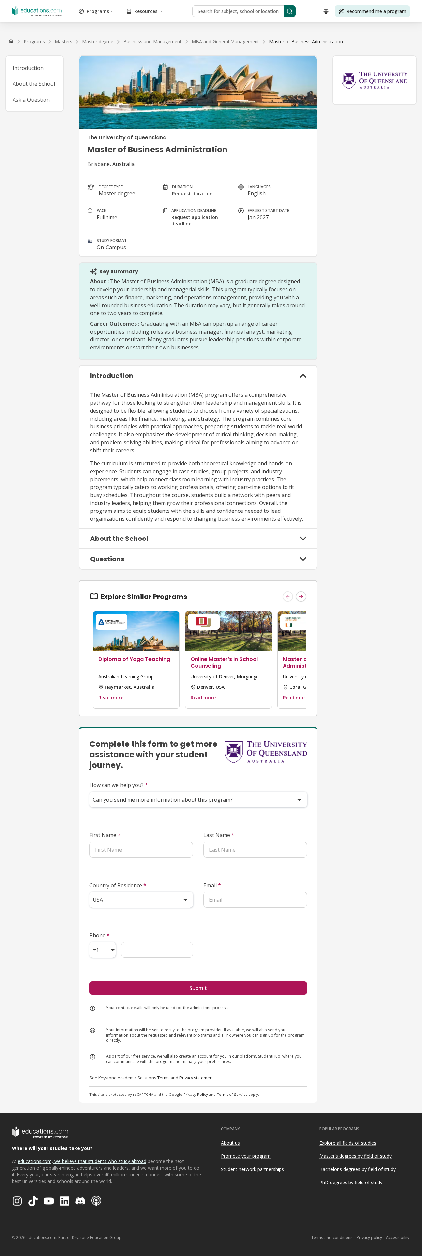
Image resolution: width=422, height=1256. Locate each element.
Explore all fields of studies (347, 1143)
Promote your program (246, 1156)
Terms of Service (232, 1094)
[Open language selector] (326, 11)
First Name (105, 835)
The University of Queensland (126, 137)
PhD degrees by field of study (350, 1182)
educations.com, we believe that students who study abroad (82, 1161)
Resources (145, 11)
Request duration (192, 193)
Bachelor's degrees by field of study (357, 1169)
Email (212, 885)
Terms (163, 1078)
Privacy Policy (195, 1094)
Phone (99, 935)
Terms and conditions (332, 1237)
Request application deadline (194, 220)
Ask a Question (31, 99)
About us (230, 1143)
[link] (306, 41)
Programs (98, 11)
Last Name (218, 835)
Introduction (28, 68)
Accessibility (397, 1237)
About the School (34, 83)
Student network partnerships (252, 1169)
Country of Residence (117, 885)
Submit (198, 988)
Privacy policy (369, 1237)
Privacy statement (196, 1078)
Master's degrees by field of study (355, 1156)
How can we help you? (118, 785)
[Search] (290, 11)
